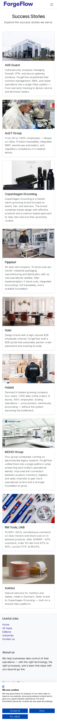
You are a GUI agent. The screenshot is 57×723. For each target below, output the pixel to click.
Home (5, 624)
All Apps (7, 628)
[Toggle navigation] (52, 4)
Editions (6, 631)
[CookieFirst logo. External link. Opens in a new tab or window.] (3, 686)
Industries (8, 635)
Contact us (8, 639)
